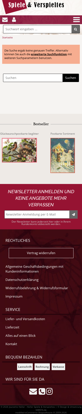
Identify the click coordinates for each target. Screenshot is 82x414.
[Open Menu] (76, 19)
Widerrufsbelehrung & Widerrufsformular (36, 288)
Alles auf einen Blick (20, 335)
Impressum (14, 296)
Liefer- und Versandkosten (25, 319)
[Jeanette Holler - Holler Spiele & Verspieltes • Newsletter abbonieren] (73, 214)
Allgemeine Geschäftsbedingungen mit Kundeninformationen (34, 269)
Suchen (70, 78)
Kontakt (11, 344)
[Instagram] (49, 391)
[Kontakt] (5, 19)
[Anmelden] (14, 19)
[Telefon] (42, 391)
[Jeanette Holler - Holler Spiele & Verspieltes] (34, 13)
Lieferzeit (12, 327)
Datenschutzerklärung (21, 279)
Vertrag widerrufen (41, 253)
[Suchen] (76, 29)
